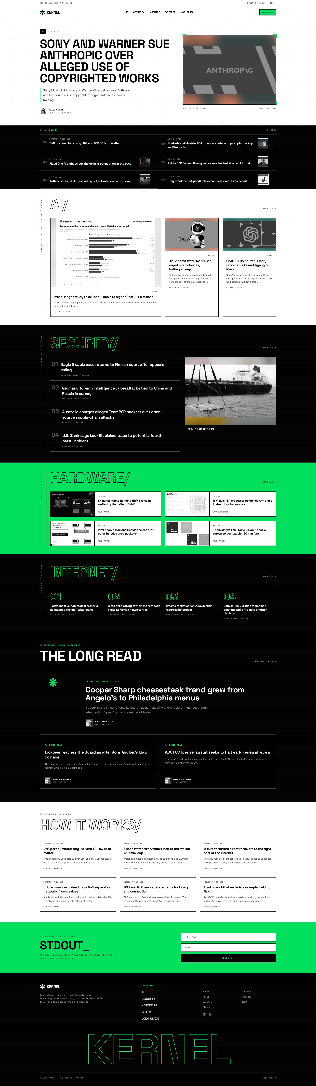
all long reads (265, 661)
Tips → (272, 3)
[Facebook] (210, 1014)
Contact (246, 991)
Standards (208, 1007)
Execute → (228, 958)
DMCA (244, 1001)
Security (138, 12)
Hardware (154, 12)
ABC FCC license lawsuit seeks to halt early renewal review (217, 752)
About (262, 3)
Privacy (246, 996)
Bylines (251, 3)
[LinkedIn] (204, 1014)
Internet (169, 12)
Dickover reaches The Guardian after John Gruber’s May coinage (96, 755)
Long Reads (187, 12)
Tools (206, 996)
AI (127, 12)
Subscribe (267, 12)
